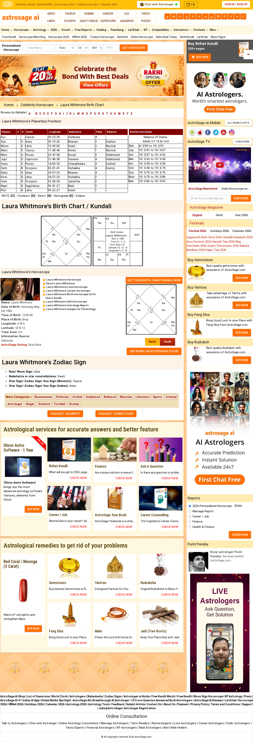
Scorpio (70, 21)
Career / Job (201, 516)
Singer (30, 404)
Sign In (229, 4)
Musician (126, 396)
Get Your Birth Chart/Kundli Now (154, 280)
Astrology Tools (99, 704)
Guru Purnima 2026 (199, 241)
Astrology (40, 29)
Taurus (70, 13)
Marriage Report (203, 511)
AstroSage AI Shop (12, 696)
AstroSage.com (143, 736)
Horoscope (21, 29)
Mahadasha (95, 696)
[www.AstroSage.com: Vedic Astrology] (8, 4)
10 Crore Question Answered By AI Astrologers (162, 700)
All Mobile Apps (238, 122)
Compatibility (160, 29)
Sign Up (242, 4)
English (197, 215)
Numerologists (162, 723)
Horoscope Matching (32, 37)
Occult (66, 29)
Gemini (89, 13)
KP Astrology (233, 696)
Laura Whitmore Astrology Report (67, 305)
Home (5, 29)
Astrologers (77, 696)
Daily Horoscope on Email (237, 188)
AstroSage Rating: (14, 345)
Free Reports (84, 29)
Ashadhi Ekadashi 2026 (238, 237)
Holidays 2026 (219, 231)
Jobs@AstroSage (110, 708)
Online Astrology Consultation (79, 723)
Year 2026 (241, 215)
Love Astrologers (185, 723)
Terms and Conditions (225, 704)
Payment (183, 704)
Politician (62, 396)
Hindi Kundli (187, 37)
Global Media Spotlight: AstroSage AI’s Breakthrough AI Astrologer (85, 700)
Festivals (199, 29)
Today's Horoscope (102, 37)
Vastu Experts (75, 727)
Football (59, 404)
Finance (198, 521)
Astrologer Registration (140, 708)
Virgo (146, 13)
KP (146, 29)
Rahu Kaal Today (166, 37)
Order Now (240, 534)
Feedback (117, 704)
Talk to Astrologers (14, 723)
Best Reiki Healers (175, 727)
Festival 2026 (197, 231)
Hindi (219, 215)
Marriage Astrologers (115, 723)
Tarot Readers (140, 723)
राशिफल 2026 (79, 37)
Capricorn (108, 21)
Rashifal (20, 4)
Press (248, 696)
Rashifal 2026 (44, 4)
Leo (126, 13)
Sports (157, 396)
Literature (142, 396)
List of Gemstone (38, 696)
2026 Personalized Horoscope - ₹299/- (218, 506)
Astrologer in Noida (137, 696)
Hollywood (93, 396)
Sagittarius (89, 21)
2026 (54, 29)
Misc (213, 29)
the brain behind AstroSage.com (226, 556)
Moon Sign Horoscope (208, 696)
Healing (101, 29)
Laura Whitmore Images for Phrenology (71, 309)
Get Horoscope (133, 47)
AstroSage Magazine (206, 207)
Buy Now (202, 57)
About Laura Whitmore (60, 283)
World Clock (59, 696)
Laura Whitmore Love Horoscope (66, 286)
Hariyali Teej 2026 (224, 241)
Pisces (146, 21)
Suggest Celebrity (65, 413)
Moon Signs (218, 37)
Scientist (44, 404)
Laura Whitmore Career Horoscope (68, 290)
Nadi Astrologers (150, 727)
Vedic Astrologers (238, 723)
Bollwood (110, 396)
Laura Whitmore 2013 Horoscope (66, 301)
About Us (169, 704)
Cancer (108, 13)
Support (247, 704)
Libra (51, 21)
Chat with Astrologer (159, 4)
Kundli (31, 4)
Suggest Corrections (115, 413)
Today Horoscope (87, 4)
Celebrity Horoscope (37, 105)
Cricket (77, 396)
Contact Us (154, 704)
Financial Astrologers (100, 727)
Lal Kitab (202, 37)
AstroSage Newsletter (203, 188)
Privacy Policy (200, 704)
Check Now (78, 478)
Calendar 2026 (108, 4)
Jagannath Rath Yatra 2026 (205, 237)
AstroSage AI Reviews (208, 700)
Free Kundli (9, 37)
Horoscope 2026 (64, 4)
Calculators (181, 29)
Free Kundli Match (163, 696)
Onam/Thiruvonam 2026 (223, 246)
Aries (51, 13)
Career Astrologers (211, 723)
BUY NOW (33, 509)
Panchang (117, 29)
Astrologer (15, 404)
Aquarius (127, 21)
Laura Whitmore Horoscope (63, 279)
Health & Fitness (203, 527)
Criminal (171, 396)
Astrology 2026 (76, 704)
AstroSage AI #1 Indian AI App (19, 700)
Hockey (74, 404)
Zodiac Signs (113, 696)
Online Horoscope (142, 37)
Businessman (43, 396)
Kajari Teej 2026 (216, 250)
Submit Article (135, 704)
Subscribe (242, 141)
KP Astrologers (127, 727)
